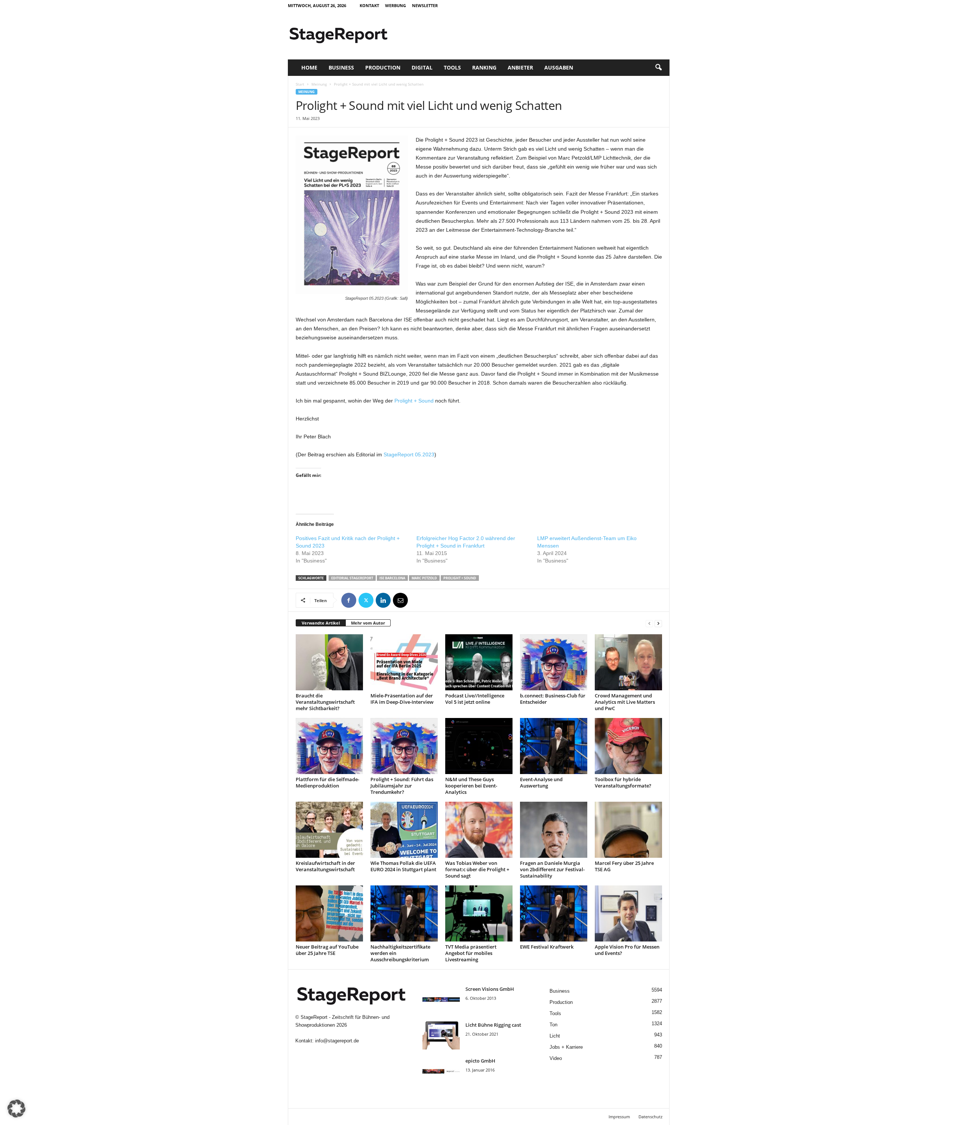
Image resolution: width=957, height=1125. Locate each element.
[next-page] (658, 623)
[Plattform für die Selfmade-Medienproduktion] (329, 746)
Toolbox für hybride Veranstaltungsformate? (623, 782)
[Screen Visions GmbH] (441, 1000)
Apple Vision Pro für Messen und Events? (627, 949)
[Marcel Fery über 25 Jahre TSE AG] (628, 830)
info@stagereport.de (337, 1041)
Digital (422, 67)
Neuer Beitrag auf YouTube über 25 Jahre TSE (327, 949)
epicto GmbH (480, 1060)
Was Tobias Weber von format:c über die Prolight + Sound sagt (477, 869)
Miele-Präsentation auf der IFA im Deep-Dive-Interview (402, 698)
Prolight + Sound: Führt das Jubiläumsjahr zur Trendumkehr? (401, 785)
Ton (553, 1024)
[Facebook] (348, 600)
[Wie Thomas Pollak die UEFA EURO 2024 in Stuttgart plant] (404, 830)
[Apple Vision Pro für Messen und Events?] (628, 913)
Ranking (484, 67)
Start (300, 84)
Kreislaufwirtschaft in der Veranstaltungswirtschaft (325, 866)
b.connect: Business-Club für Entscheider (552, 698)
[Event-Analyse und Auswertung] (553, 746)
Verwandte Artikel (321, 623)
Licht (555, 1036)
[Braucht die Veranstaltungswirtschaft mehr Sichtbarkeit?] (329, 662)
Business (341, 67)
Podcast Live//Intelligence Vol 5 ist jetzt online (474, 698)
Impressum (619, 1116)
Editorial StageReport (352, 578)
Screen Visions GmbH (489, 989)
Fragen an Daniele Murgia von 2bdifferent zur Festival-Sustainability (552, 869)
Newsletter (425, 5)
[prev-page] (649, 623)
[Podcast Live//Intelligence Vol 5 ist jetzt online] (479, 662)
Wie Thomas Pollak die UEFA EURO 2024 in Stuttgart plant (403, 866)
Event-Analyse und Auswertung (541, 782)
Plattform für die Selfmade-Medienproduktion (327, 782)
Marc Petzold (424, 578)
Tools (452, 67)
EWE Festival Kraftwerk (546, 946)
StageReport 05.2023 (409, 454)
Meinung (319, 84)
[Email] (400, 600)
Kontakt (369, 5)
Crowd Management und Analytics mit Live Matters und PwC (625, 702)
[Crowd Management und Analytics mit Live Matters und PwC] (628, 662)
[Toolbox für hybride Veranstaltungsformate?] (628, 746)
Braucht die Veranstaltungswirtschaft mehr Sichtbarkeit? (325, 702)
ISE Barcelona (392, 578)
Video (556, 1058)
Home (309, 67)
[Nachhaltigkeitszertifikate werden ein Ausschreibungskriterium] (404, 913)
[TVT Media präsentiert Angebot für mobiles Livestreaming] (479, 913)
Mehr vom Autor (368, 623)
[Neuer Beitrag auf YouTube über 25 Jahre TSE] (329, 913)
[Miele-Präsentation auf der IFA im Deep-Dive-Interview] (404, 662)
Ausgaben (558, 67)
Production (382, 67)
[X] (366, 600)
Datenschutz (650, 1116)
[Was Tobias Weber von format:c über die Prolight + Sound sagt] (479, 830)
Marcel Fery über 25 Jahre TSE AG (624, 866)
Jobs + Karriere (566, 1047)
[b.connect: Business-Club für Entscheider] (553, 662)
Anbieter (520, 67)
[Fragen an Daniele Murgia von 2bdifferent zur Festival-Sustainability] (553, 830)
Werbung (395, 5)
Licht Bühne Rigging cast (493, 1024)
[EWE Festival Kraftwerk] (553, 913)
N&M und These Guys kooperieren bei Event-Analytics (471, 785)
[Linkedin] (383, 600)
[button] (658, 67)
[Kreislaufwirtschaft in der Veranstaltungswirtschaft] (329, 830)
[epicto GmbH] (441, 1071)
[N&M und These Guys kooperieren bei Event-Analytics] (479, 746)
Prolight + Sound (414, 401)
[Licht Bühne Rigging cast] (441, 1035)
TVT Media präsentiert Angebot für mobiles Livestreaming (470, 953)
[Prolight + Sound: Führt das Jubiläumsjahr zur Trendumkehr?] (404, 746)
